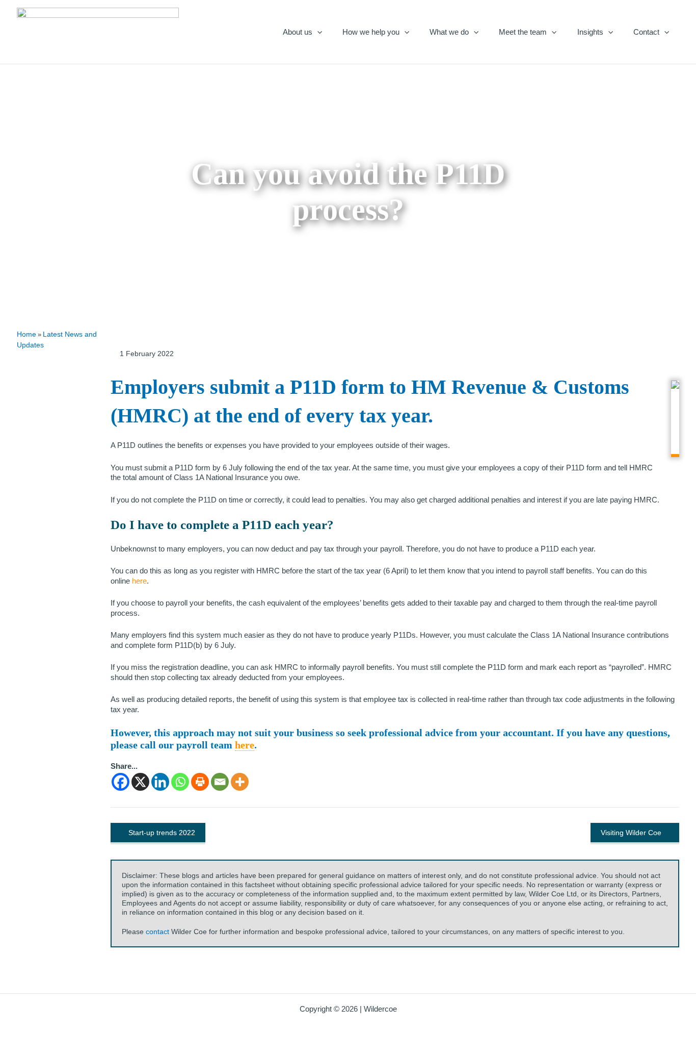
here (244, 744)
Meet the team (523, 32)
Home (26, 334)
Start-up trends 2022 (161, 832)
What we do (449, 32)
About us (297, 32)
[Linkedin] (160, 782)
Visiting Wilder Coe (631, 832)
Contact (646, 32)
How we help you (370, 32)
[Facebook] (120, 782)
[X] (140, 782)
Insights (590, 32)
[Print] (200, 782)
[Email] (220, 782)
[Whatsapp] (180, 782)
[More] (240, 782)
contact (157, 931)
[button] (317, 32)
